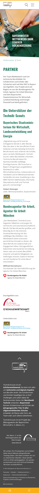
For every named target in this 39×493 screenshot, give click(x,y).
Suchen (26, 4)
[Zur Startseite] (5, 5)
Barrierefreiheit (8, 484)
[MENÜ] (32, 4)
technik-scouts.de (8, 60)
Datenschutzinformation (19, 475)
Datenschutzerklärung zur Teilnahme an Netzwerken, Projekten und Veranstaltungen (19, 478)
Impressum (6, 475)
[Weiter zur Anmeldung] (29, 490)
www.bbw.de (16, 443)
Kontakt (13, 472)
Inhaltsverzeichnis (23, 472)
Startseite (6, 472)
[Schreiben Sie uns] (10, 490)
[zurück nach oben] (19, 358)
